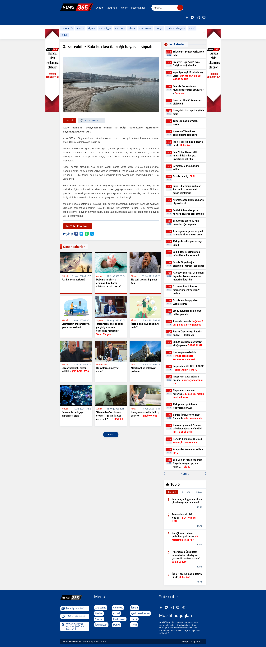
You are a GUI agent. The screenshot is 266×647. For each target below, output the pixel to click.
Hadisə (80, 28)
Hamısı (111, 434)
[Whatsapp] (87, 234)
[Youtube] (204, 17)
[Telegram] (92, 234)
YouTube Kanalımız (78, 226)
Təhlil (64, 35)
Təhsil (192, 28)
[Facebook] (187, 17)
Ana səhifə (67, 28)
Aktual (132, 28)
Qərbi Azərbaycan (176, 28)
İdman (134, 607)
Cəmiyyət (120, 28)
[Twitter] (192, 17)
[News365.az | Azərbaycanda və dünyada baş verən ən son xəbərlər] (76, 7)
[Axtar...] (180, 8)
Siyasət (91, 28)
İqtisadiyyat (105, 28)
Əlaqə (99, 7)
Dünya (159, 28)
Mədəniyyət (145, 28)
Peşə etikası (138, 7)
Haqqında (111, 7)
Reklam (124, 7)
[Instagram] (198, 17)
